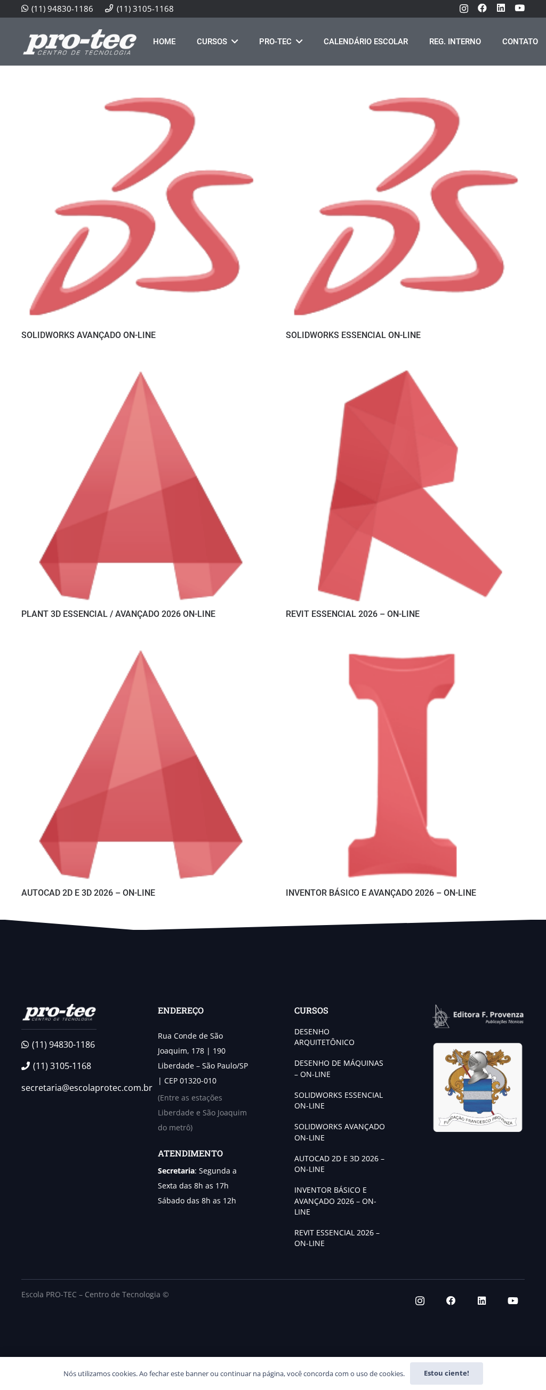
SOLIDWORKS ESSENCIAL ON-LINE (353, 335)
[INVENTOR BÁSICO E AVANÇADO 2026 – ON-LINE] (405, 652)
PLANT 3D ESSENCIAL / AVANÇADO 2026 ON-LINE (118, 614)
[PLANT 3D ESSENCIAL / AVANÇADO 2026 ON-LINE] (140, 373)
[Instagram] (464, 8)
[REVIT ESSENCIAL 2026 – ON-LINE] (405, 373)
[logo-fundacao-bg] (478, 1087)
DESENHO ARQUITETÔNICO (324, 1036)
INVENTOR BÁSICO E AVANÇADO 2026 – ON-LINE (381, 893)
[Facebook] (482, 8)
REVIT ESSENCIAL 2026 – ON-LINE (353, 614)
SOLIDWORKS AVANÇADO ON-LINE (88, 335)
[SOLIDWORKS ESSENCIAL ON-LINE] (405, 94)
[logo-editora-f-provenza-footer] (478, 1016)
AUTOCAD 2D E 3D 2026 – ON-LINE (88, 893)
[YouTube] (520, 8)
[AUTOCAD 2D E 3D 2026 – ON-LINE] (140, 652)
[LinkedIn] (501, 8)
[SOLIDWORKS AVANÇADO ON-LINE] (140, 94)
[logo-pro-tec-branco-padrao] (79, 41)
